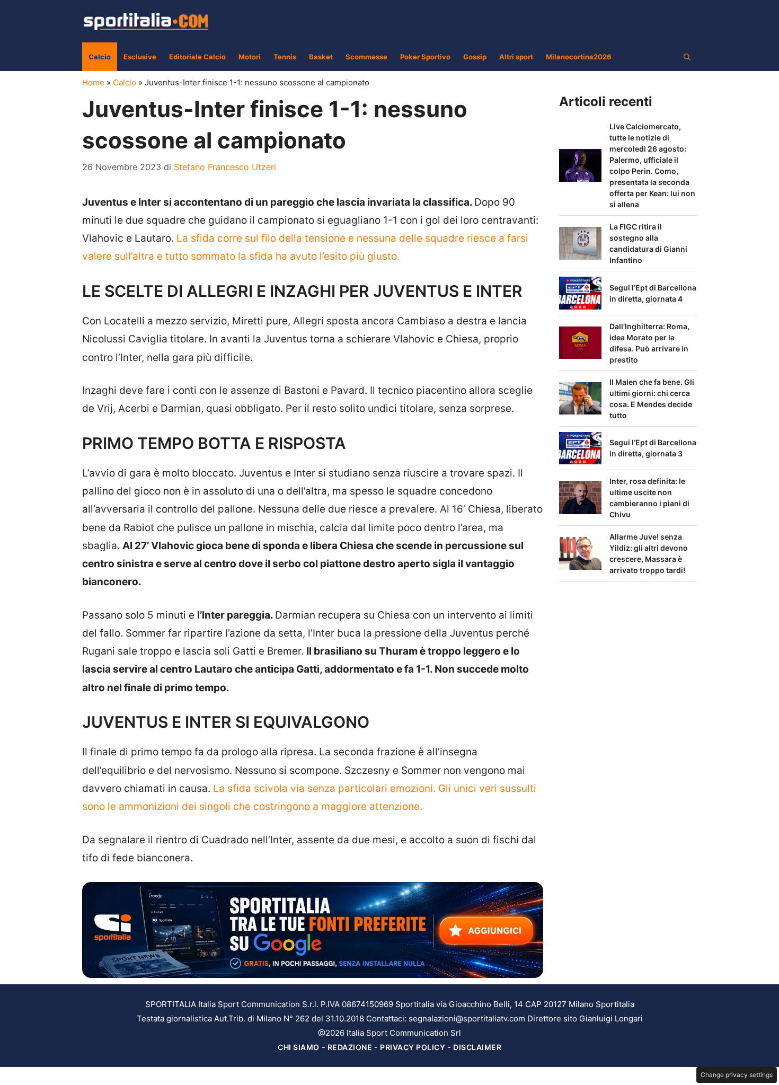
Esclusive (139, 56)
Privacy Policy (412, 1047)
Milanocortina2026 (579, 56)
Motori (249, 56)
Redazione (350, 1047)
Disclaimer (477, 1047)
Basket (321, 56)
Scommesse (366, 56)
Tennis (284, 56)
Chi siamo (299, 1047)
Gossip (474, 56)
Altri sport (516, 56)
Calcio (99, 56)
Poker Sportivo (425, 56)
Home (93, 82)
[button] (687, 56)
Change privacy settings (737, 1075)
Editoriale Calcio (197, 56)
